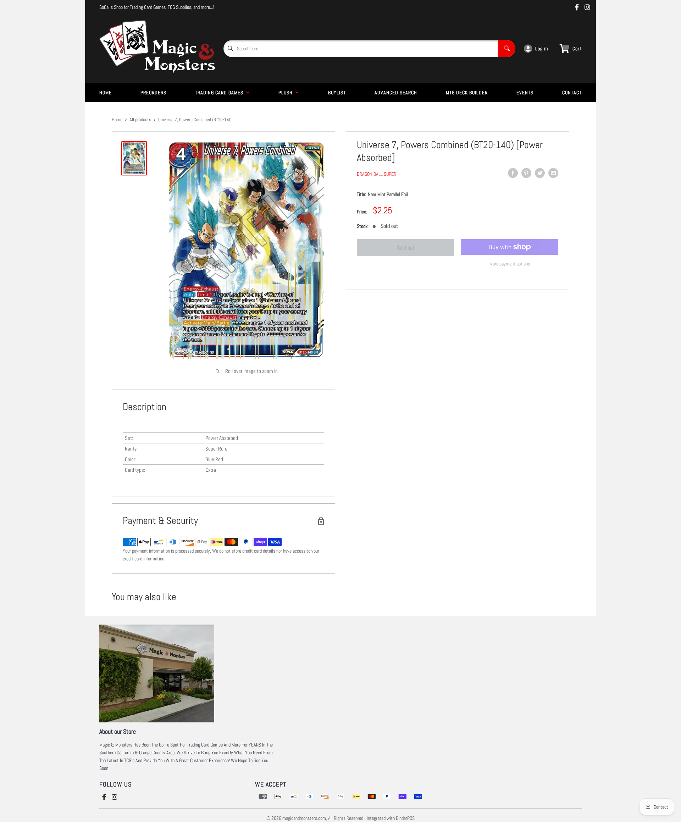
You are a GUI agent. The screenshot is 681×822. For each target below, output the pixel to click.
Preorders (153, 92)
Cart (577, 48)
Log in (541, 48)
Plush (286, 92)
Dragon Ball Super (376, 174)
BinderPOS (405, 818)
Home (105, 92)
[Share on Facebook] (513, 173)
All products (140, 119)
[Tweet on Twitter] (540, 173)
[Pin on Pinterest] (526, 173)
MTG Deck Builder (467, 92)
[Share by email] (553, 173)
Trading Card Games (220, 92)
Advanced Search (396, 92)
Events (524, 92)
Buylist (337, 92)
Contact (572, 92)
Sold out (406, 247)
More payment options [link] (509, 264)
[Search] (506, 48)
